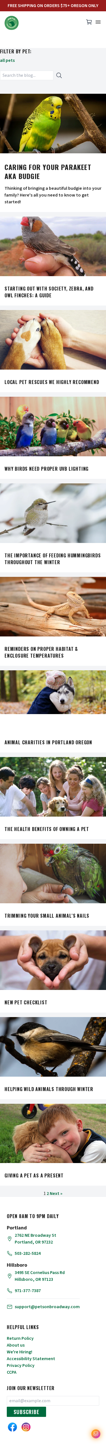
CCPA (11, 1372)
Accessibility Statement (31, 1359)
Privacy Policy (20, 1365)
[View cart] (89, 23)
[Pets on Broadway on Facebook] (12, 1427)
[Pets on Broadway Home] (42, 23)
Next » (56, 1193)
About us (16, 1345)
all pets (7, 60)
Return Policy (20, 1338)
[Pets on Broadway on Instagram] (26, 1427)
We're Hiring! (19, 1352)
